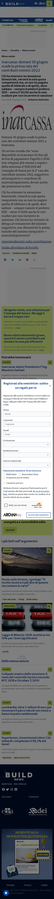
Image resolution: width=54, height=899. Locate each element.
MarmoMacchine (30, 474)
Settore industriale (12, 461)
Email (6, 430)
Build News (11, 474)
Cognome (8, 420)
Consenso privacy (14, 483)
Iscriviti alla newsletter (38, 515)
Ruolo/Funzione (10, 451)
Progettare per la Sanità (17, 477)
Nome (6, 410)
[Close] (50, 386)
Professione (9, 440)
